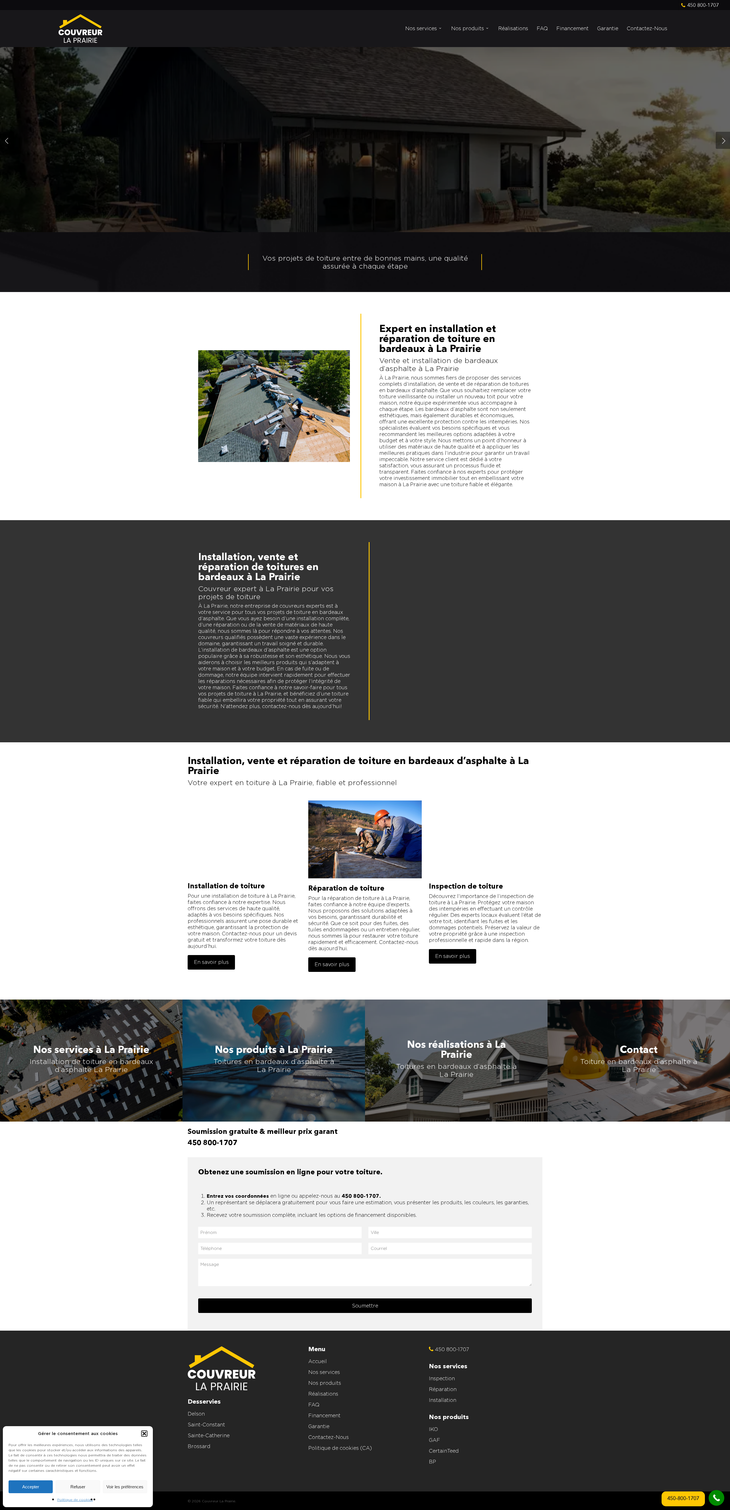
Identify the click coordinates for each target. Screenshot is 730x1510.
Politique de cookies (75, 1499)
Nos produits (324, 1383)
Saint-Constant (206, 1425)
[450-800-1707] (716, 1498)
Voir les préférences (124, 1486)
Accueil (317, 1361)
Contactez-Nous (328, 1437)
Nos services (324, 1372)
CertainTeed (444, 1451)
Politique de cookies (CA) (340, 1448)
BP (432, 1462)
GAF (434, 1440)
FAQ (313, 1405)
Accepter (30, 1486)
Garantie (318, 1426)
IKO (433, 1429)
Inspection (442, 1378)
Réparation (443, 1389)
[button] (144, 1433)
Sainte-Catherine (209, 1435)
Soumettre (365, 1306)
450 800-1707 (212, 1143)
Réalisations (323, 1394)
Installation (442, 1400)
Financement (324, 1415)
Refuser (77, 1486)
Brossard (199, 1446)
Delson (196, 1414)
